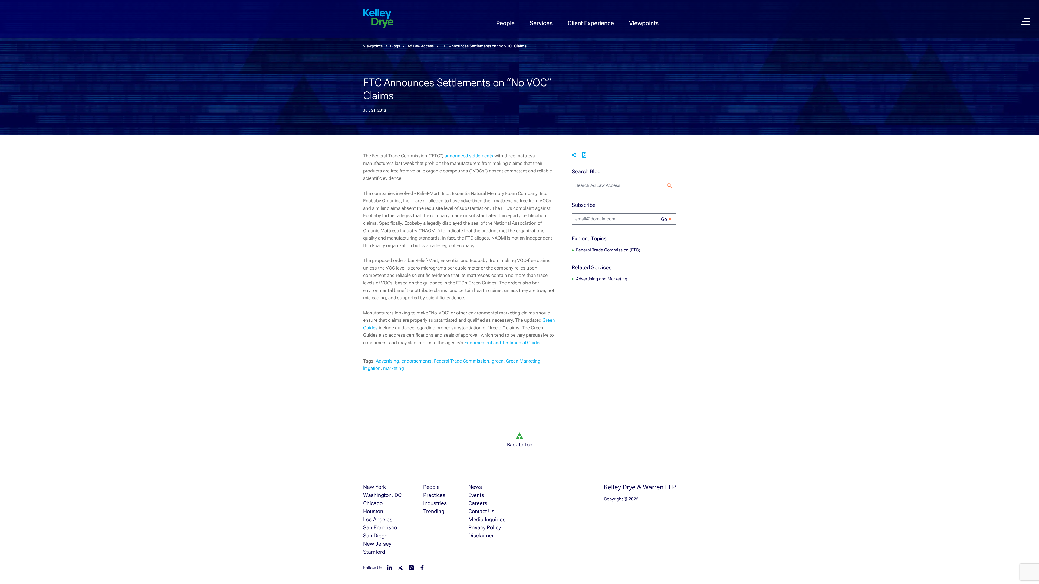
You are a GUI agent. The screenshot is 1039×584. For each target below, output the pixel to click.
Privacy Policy (484, 527)
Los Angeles (377, 519)
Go (664, 219)
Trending (433, 511)
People (505, 23)
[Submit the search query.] (669, 185)
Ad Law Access (420, 46)
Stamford (374, 552)
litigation (372, 368)
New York (374, 487)
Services (541, 23)
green (498, 361)
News (475, 487)
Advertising (387, 361)
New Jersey (377, 543)
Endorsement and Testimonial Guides (503, 342)
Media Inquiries (486, 519)
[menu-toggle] (1025, 21)
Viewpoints (644, 23)
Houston (373, 511)
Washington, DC (382, 495)
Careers (477, 503)
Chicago (373, 503)
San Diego (375, 535)
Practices (434, 495)
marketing (393, 368)
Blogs (395, 46)
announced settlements (469, 155)
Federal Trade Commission (461, 361)
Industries (435, 503)
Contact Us (481, 511)
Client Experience (591, 23)
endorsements (417, 361)
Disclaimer (481, 535)
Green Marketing (523, 361)
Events (476, 495)
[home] (378, 18)
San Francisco (380, 527)
